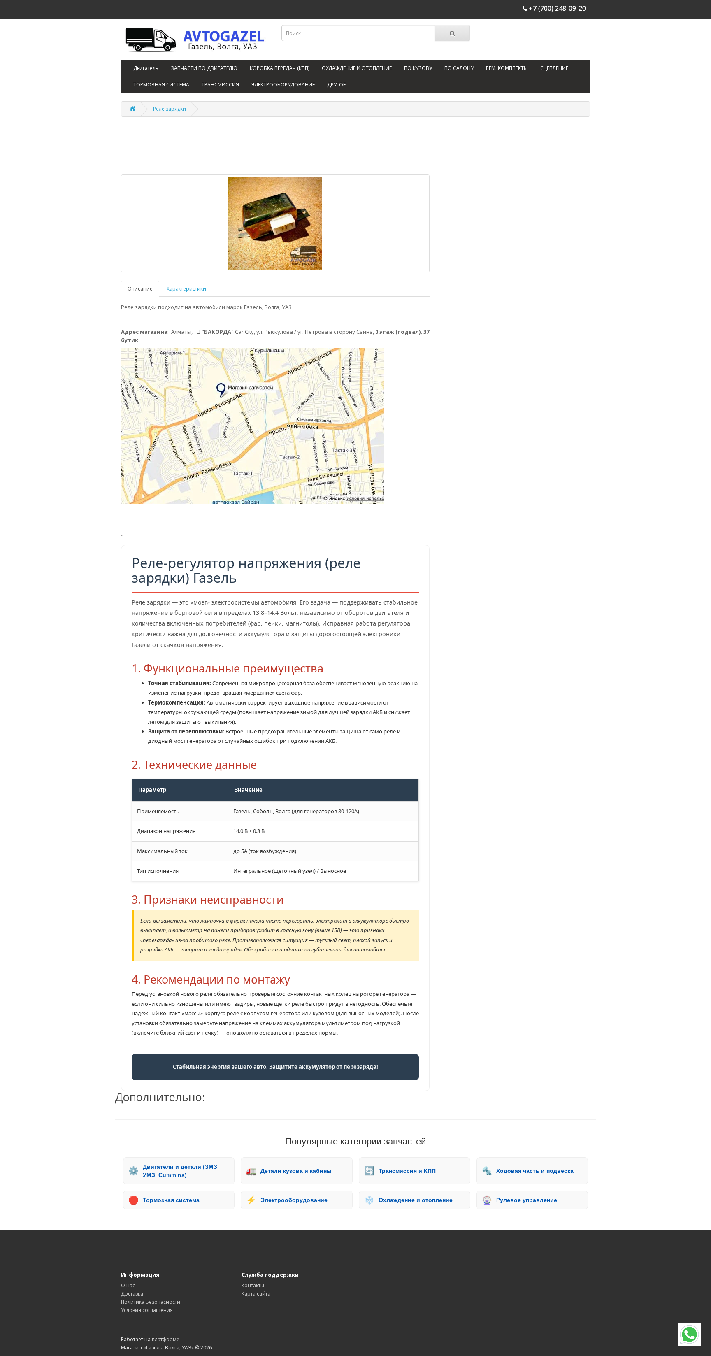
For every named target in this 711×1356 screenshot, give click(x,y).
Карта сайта (256, 1293)
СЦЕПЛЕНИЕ (554, 68)
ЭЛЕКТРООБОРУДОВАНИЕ (283, 84)
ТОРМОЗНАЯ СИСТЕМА (161, 84)
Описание (140, 288)
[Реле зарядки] (275, 223)
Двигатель (145, 68)
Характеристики (186, 288)
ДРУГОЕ (336, 84)
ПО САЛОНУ (459, 68)
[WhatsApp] (689, 1334)
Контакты (253, 1285)
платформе (165, 1339)
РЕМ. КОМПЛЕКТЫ (507, 68)
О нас (128, 1285)
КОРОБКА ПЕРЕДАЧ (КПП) (279, 68)
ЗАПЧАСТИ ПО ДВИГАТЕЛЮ (204, 68)
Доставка (132, 1293)
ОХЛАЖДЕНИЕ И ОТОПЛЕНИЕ (357, 68)
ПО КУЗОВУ (418, 68)
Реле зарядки (169, 108)
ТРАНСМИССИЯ (220, 84)
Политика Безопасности (150, 1301)
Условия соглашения (147, 1310)
